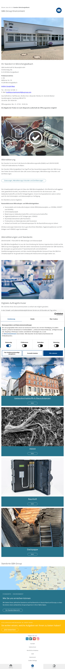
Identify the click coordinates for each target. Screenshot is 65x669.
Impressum (32, 657)
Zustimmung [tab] (11, 319)
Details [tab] (32, 319)
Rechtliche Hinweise (32, 650)
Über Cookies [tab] (54, 319)
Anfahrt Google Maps (8, 86)
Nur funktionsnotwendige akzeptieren (11, 353)
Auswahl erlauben (32, 353)
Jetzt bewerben (10, 630)
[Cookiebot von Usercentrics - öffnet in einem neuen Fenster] (55, 314)
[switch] (24, 345)
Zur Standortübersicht (13, 610)
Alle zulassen (53, 353)
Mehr (32, 403)
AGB (32, 654)
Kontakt (32, 643)
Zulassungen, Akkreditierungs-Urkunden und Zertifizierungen (23, 180)
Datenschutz (32, 647)
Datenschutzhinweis (10, 333)
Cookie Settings (32, 660)
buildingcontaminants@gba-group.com (18, 92)
